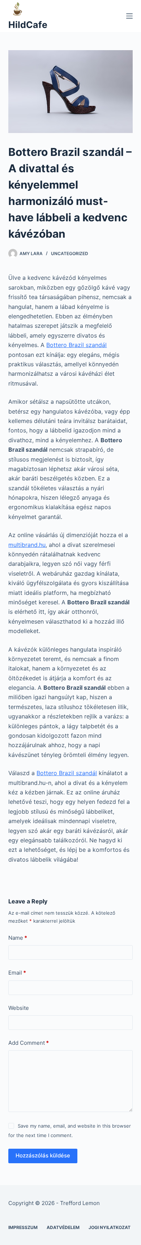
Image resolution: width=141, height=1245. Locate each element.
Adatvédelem (63, 1227)
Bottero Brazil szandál (76, 344)
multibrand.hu (27, 544)
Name (17, 937)
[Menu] (129, 16)
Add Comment (28, 1042)
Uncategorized (69, 253)
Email (17, 972)
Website (18, 1007)
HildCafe (27, 24)
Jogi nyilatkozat (110, 1227)
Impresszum (23, 1227)
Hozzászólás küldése (43, 1155)
